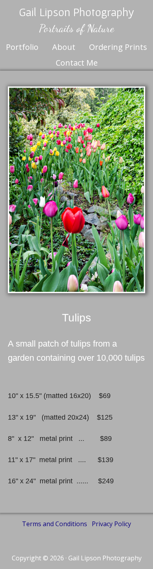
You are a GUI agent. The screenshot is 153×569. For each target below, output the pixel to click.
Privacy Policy (111, 523)
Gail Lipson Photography (76, 11)
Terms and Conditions (54, 523)
